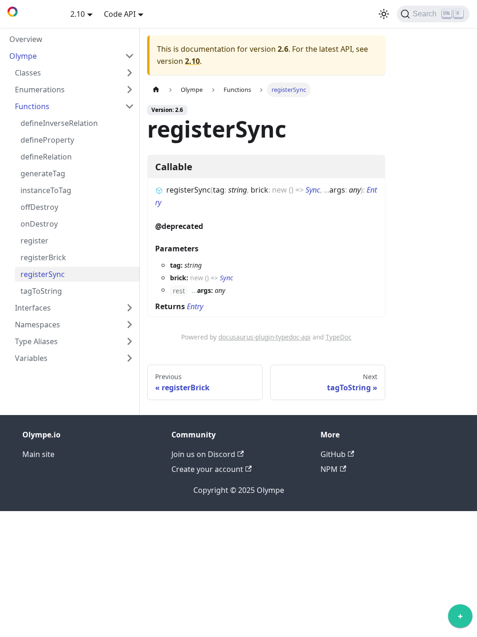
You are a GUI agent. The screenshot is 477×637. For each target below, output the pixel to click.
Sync (313, 190)
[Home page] (156, 90)
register (34, 240)
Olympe (23, 56)
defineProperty (47, 140)
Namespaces (37, 324)
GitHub (333, 454)
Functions (32, 106)
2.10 (192, 61)
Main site (38, 454)
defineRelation (46, 157)
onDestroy (39, 224)
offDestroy (39, 207)
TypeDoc (339, 336)
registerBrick (43, 257)
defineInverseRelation (59, 123)
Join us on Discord (203, 454)
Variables (31, 358)
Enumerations (40, 89)
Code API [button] (120, 14)
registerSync (42, 274)
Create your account (207, 469)
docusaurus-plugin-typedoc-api (264, 336)
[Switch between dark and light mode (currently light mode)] (383, 14)
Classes (28, 73)
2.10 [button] (77, 14)
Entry (195, 306)
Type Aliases (36, 341)
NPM (329, 469)
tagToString (41, 291)
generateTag (42, 173)
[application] (460, 618)
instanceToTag (45, 190)
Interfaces (33, 308)
